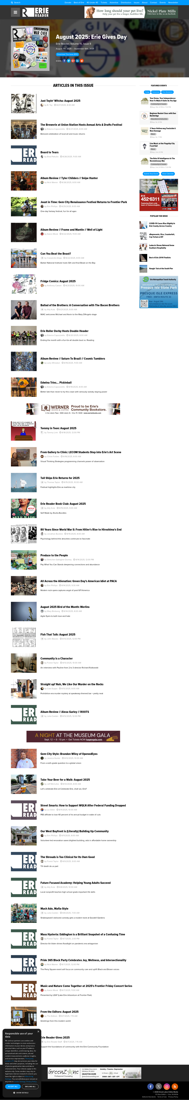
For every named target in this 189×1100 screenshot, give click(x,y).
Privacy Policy (173, 1097)
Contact (153, 3)
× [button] (38, 1032)
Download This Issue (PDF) (67, 54)
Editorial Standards (149, 1097)
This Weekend (167, 92)
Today (147, 92)
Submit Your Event (151, 174)
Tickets (104, 3)
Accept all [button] (13, 1086)
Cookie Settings (20, 1081)
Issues (136, 3)
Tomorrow (155, 92)
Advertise (114, 3)
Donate (68, 3)
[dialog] (22, 1063)
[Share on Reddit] (82, 61)
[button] (22, 1093)
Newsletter (173, 3)
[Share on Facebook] (64, 61)
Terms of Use (162, 1097)
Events (163, 3)
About (144, 3)
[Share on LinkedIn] (77, 61)
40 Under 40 (92, 3)
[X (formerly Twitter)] (158, 1087)
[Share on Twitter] (69, 61)
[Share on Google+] (73, 61)
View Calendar (168, 174)
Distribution (126, 3)
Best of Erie (79, 3)
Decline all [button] (30, 1086)
